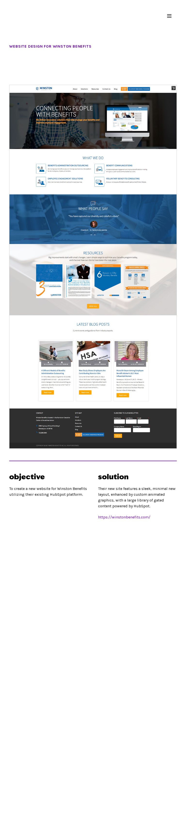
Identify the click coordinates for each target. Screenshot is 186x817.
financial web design (16, 15)
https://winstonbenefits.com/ (124, 517)
